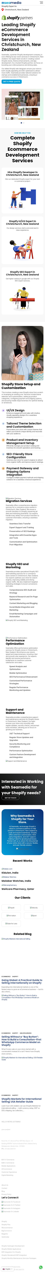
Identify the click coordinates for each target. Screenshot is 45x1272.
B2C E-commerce (8, 1160)
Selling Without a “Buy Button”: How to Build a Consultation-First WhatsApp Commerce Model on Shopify (21, 1041)
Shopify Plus (6, 1225)
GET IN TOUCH (10, 798)
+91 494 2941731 (9, 1149)
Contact (4, 1188)
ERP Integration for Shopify (11, 1252)
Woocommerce (7, 1228)
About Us (5, 1185)
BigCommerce (7, 1231)
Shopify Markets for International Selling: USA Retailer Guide (22, 1100)
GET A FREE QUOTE (11, 82)
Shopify (4, 1221)
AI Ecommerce (7, 1169)
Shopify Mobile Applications (11, 1249)
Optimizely (5, 1237)
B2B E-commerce (8, 1163)
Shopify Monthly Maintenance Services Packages (19, 1258)
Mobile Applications (8, 1166)
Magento (5, 1234)
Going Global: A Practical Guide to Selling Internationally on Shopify (22, 981)
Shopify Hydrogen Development (13, 1246)
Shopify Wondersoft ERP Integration (14, 1255)
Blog (3, 1191)
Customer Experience (9, 1172)
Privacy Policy (6, 1194)
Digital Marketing (7, 1175)
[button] (21, 123)
